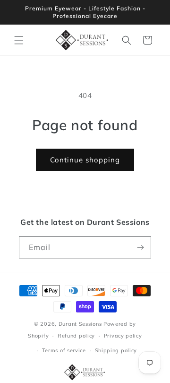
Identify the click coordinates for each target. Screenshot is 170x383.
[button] (18, 40)
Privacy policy (123, 335)
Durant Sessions (80, 324)
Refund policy (76, 335)
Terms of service (64, 350)
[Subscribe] (140, 247)
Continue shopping (85, 159)
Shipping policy (116, 350)
